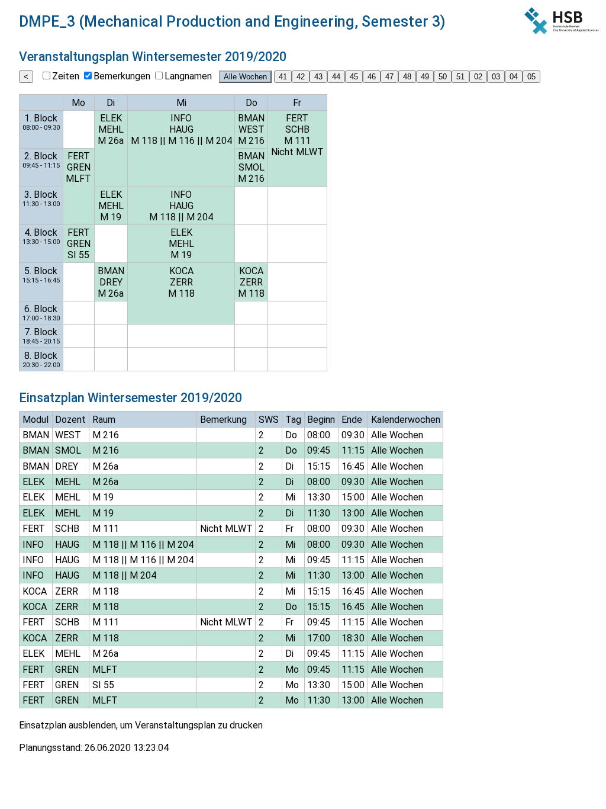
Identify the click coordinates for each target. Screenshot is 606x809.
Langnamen (188, 76)
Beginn (321, 419)
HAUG (181, 129)
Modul (35, 419)
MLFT (78, 178)
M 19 (110, 217)
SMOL (251, 167)
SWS (269, 419)
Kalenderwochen (405, 419)
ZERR (181, 282)
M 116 (181, 140)
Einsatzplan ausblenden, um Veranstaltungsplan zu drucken (141, 725)
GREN (79, 167)
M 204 (218, 140)
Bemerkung (223, 419)
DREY (111, 282)
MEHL (111, 129)
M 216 (251, 140)
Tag (293, 419)
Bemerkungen (122, 76)
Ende (351, 419)
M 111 (297, 140)
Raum (103, 419)
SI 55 (78, 255)
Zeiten (65, 76)
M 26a (111, 140)
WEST (251, 129)
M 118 (144, 140)
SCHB (297, 129)
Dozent (70, 419)
